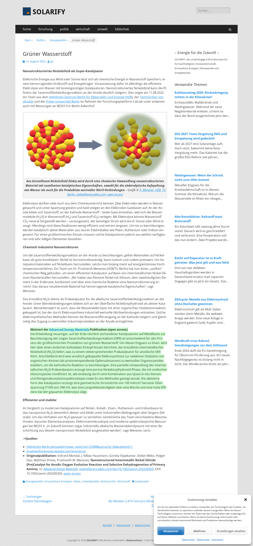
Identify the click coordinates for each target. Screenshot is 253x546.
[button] (245, 499)
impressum (123, 525)
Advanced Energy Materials (69, 329)
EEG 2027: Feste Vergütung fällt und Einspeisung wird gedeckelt (201, 136)
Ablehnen (200, 531)
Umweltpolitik (90, 481)
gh (52, 61)
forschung (45, 29)
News (77, 481)
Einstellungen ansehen (231, 531)
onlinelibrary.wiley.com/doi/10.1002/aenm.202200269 (116, 469)
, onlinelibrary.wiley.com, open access (99, 194)
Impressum (217, 539)
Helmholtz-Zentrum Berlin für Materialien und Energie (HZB (90, 97)
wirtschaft (83, 29)
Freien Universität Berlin (63, 101)
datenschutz (142, 525)
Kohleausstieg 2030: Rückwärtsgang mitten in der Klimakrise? (201, 95)
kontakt (107, 525)
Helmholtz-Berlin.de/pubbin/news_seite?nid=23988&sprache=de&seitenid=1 (79, 447)
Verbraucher (108, 481)
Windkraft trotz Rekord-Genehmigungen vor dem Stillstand (201, 343)
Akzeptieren (170, 531)
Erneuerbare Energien (58, 481)
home (27, 29)
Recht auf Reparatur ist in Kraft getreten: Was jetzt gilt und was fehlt (202, 260)
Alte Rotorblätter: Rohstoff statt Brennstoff (198, 219)
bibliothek (122, 29)
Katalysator (142, 481)
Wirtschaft (123, 481)
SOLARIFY (49, 12)
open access (72, 473)
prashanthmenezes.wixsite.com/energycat (56, 451)
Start (29, 40)
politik (64, 29)
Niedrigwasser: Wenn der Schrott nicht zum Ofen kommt (199, 177)
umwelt (102, 29)
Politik (41, 40)
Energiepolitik (59, 40)
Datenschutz (188, 539)
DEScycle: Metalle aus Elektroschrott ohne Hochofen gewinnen (201, 301)
